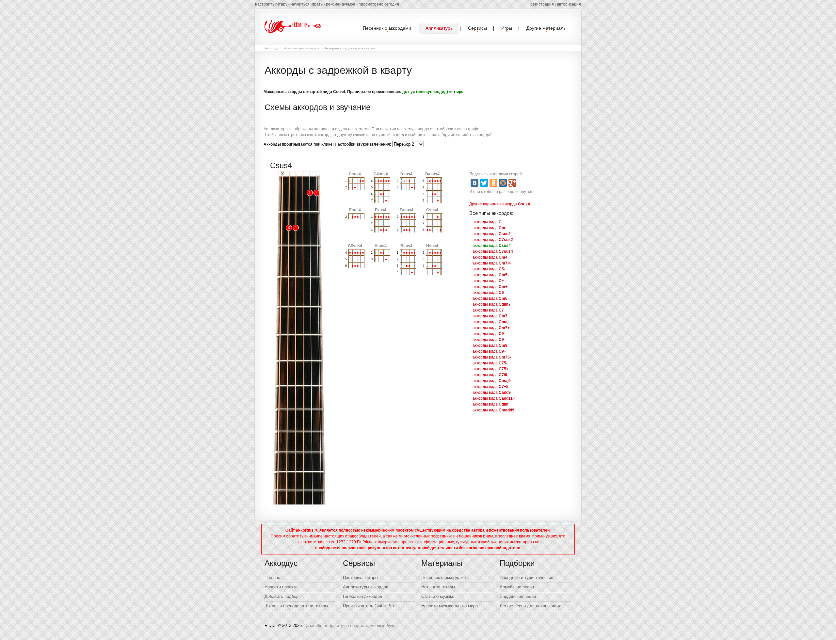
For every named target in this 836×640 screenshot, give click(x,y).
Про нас (272, 577)
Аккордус (272, 48)
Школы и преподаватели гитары (296, 605)
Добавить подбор (281, 596)
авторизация (569, 4)
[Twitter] (484, 183)
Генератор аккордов (362, 596)
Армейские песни (517, 586)
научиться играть (307, 4)
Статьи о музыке (437, 596)
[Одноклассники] (493, 183)
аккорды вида (487, 222)
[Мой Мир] (503, 183)
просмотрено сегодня (379, 4)
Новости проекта (281, 586)
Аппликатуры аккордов (301, 48)
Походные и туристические (526, 577)
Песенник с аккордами (443, 577)
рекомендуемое (340, 4)
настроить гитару (271, 4)
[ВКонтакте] (474, 183)
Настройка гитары (360, 577)
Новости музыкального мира (449, 605)
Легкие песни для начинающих (530, 605)
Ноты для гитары (438, 586)
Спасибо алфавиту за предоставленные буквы (352, 625)
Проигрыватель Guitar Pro (368, 605)
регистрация (542, 4)
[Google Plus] (512, 183)
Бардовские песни (518, 596)
